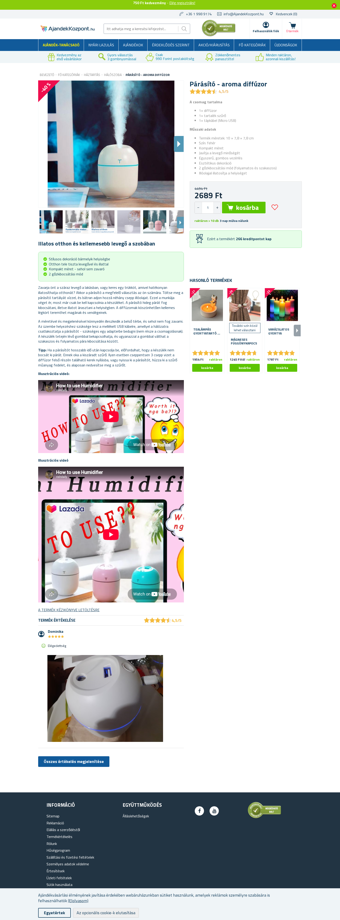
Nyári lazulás (101, 45)
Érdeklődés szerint (171, 45)
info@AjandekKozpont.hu (244, 14)
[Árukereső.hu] (218, 35)
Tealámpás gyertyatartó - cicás (206, 331)
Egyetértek (54, 913)
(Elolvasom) (78, 901)
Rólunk (51, 843)
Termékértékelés (59, 836)
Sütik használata (59, 884)
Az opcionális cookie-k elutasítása (106, 913)
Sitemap (52, 816)
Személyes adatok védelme (67, 864)
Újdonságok (286, 45)
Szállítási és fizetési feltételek (70, 857)
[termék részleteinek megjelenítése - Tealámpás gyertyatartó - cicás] (207, 305)
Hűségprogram (58, 850)
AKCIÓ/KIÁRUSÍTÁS (214, 45)
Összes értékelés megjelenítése (74, 761)
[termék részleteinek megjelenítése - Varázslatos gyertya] (282, 305)
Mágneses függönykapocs (244, 342)
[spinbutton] (208, 207)
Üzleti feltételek (59, 878)
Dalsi (179, 144)
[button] (217, 207)
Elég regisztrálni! (182, 3)
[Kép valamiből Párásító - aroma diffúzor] (51, 222)
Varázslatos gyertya (278, 331)
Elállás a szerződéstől (63, 829)
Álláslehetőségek (136, 816)
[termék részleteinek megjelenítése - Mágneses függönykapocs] (244, 305)
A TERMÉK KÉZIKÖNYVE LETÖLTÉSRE (68, 610)
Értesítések (55, 871)
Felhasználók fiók (266, 30)
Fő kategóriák (252, 45)
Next (180, 222)
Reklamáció (55, 823)
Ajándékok (133, 45)
